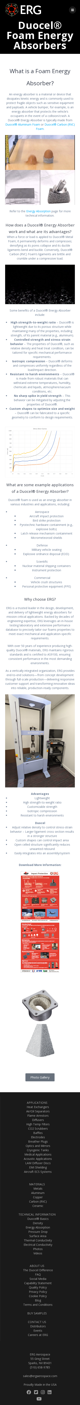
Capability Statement (37, 1283)
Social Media (37, 1279)
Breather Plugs (37, 1141)
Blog (37, 1300)
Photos (37, 1249)
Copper (37, 1197)
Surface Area (37, 1236)
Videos (37, 1253)
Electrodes (37, 1137)
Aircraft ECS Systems (37, 1172)
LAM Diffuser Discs (37, 1163)
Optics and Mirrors (37, 1146)
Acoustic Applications (37, 1159)
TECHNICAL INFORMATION (37, 1214)
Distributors (37, 1326)
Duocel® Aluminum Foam (22, 124)
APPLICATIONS (37, 1103)
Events (37, 1330)
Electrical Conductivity (37, 1245)
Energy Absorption (38, 211)
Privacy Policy (37, 1292)
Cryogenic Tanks (37, 1150)
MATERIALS (37, 1184)
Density (37, 1223)
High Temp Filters (37, 1124)
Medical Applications (37, 1154)
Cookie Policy (37, 1296)
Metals (37, 1188)
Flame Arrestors (37, 1116)
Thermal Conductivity (37, 1240)
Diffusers (37, 1120)
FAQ (37, 1274)
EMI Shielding (37, 1167)
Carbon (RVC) (37, 1201)
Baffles (37, 1133)
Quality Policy (37, 1287)
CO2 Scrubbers (37, 1128)
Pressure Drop (37, 1232)
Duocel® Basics (37, 1219)
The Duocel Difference (37, 1270)
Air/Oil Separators (37, 1111)
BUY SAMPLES (37, 1313)
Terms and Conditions (37, 1305)
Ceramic (37, 1206)
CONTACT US (37, 1322)
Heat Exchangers (37, 1107)
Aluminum (37, 1193)
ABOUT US (37, 1266)
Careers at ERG (37, 1335)
